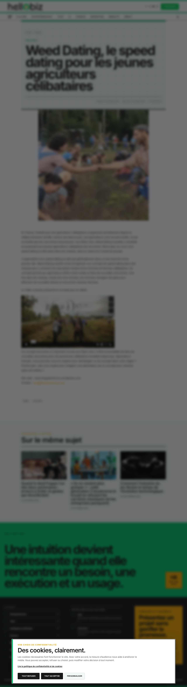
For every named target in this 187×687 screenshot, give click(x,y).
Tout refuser (29, 676)
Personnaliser (74, 676)
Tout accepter (52, 676)
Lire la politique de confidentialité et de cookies (40, 666)
